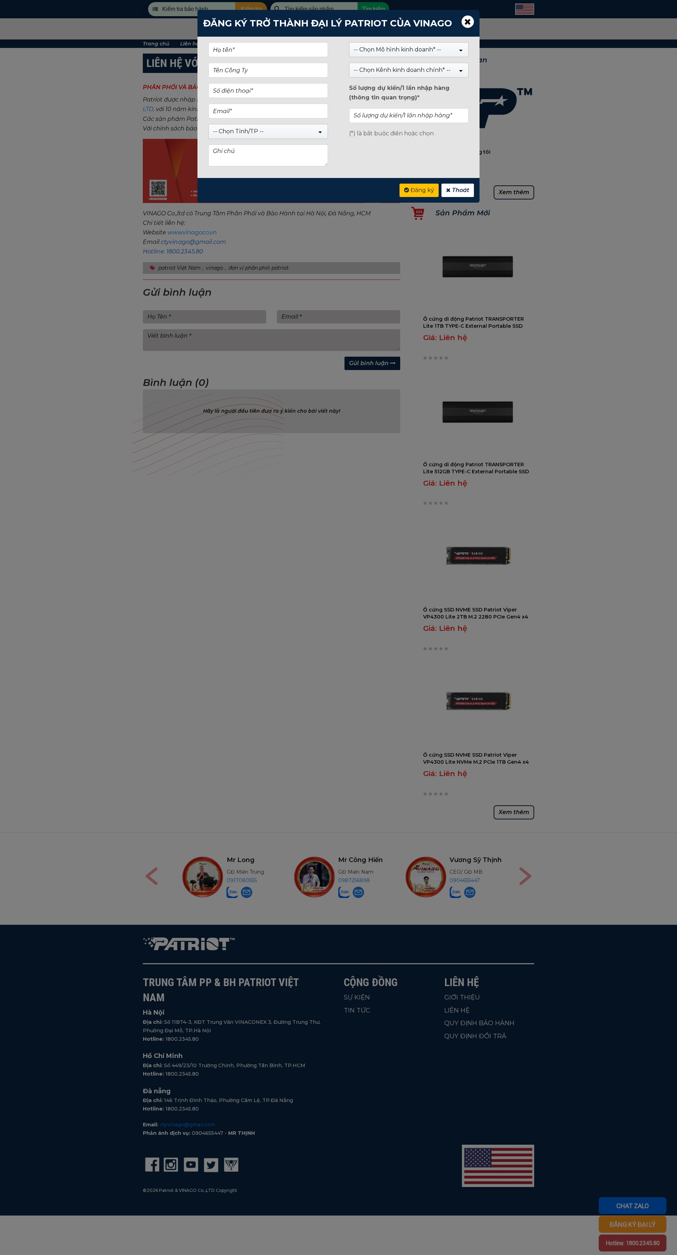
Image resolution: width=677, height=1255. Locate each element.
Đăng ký (421, 190)
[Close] (468, 22)
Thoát (460, 190)
